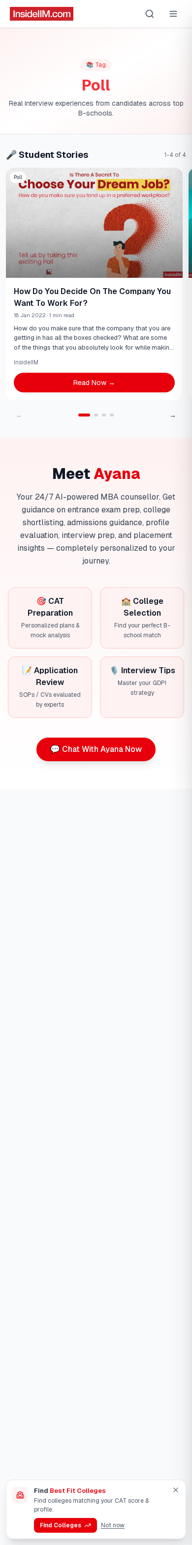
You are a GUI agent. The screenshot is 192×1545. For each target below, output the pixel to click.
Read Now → (94, 382)
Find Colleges (60, 1525)
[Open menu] (173, 14)
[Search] (150, 14)
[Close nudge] (176, 1490)
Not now (113, 1525)
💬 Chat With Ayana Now (96, 749)
